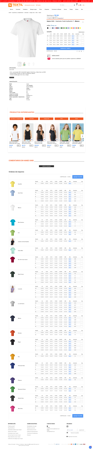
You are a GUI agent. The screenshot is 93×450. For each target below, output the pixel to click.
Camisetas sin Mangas (56, 9)
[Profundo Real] (53, 28)
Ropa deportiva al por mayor (14, 436)
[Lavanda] (54, 28)
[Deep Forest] (61, 28)
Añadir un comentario (46, 166)
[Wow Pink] (73, 28)
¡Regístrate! (81, 429)
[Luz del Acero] (51, 28)
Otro (82, 9)
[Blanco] (49, 28)
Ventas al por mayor (12, 431)
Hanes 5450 (11, 69)
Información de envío (30, 5)
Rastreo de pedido (75, 432)
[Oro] (71, 28)
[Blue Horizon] (75, 28)
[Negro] (47, 28)
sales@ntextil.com (51, 431)
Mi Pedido (38, 5)
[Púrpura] (68, 28)
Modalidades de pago (31, 426)
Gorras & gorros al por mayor (14, 435)
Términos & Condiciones (32, 433)
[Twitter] (79, 51)
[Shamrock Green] (66, 28)
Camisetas (18, 9)
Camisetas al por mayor (13, 433)
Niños (61, 118)
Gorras (65, 9)
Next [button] (28, 39)
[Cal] (64, 28)
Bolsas (76, 9)
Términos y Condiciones (20, 444)
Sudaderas (25, 9)
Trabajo (71, 9)
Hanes (49, 21)
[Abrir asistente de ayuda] (90, 447)
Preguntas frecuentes (72, 436)
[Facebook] (77, 51)
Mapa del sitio (27, 444)
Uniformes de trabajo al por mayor (15, 438)
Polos (40, 9)
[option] (27, 38)
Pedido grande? (55, 55)
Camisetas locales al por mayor (15, 429)
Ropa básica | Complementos (16, 118)
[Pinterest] (81, 51)
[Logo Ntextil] (15, 5)
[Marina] (58, 28)
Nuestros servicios (31, 427)
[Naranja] (76, 28)
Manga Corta (46, 118)
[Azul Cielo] (59, 28)
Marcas (11, 9)
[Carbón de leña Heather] (78, 28)
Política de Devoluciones (32, 431)
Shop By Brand (11, 427)
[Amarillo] (80, 28)
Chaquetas (47, 9)
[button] (74, 5)
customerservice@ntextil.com (53, 428)
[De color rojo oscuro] (56, 28)
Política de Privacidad (11, 444)
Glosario (29, 435)
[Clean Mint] (70, 28)
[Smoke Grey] (63, 28)
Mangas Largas (33, 9)
